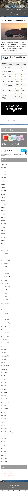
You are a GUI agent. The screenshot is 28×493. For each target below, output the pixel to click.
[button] (25, 291)
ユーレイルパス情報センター (8, 475)
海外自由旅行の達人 (6, 473)
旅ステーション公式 (6, 471)
